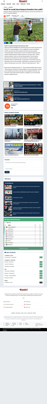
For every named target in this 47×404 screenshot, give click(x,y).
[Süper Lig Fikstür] (41, 252)
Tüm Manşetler (28, 304)
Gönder (7, 172)
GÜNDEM (3, 4)
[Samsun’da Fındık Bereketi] (14, 119)
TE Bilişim (13, 105)
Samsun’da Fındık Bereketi (10, 126)
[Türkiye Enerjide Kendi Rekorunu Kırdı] (33, 119)
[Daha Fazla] (11, 43)
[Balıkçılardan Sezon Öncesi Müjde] (33, 148)
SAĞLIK (6, 325)
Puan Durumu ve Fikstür (9, 304)
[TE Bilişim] (7, 106)
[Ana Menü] (4, 1)
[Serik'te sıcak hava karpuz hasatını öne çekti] (23, 29)
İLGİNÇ (20, 324)
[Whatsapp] (23, 298)
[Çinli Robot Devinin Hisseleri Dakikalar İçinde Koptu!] (14, 133)
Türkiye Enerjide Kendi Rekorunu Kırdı (32, 126)
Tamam (4, 330)
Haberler (5, 7)
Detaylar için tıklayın (23, 248)
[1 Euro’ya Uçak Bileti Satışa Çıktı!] (14, 148)
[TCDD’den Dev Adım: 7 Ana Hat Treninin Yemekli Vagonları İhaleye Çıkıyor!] (33, 133)
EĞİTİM (28, 4)
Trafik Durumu (27, 301)
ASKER (12, 325)
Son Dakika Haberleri (9, 307)
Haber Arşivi (27, 307)
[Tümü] (41, 178)
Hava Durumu (7, 301)
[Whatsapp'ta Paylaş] (9, 43)
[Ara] (42, 1)
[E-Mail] (12, 108)
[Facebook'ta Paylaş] (5, 43)
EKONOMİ (8, 4)
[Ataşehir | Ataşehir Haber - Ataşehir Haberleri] (23, 1)
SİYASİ (13, 4)
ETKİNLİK (26, 324)
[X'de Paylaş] (7, 43)
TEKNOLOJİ (22, 4)
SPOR (17, 4)
